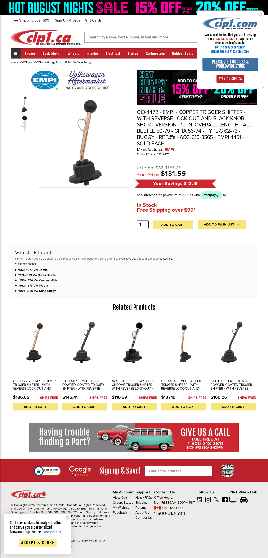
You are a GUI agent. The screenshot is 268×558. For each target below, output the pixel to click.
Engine (29, 54)
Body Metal (51, 54)
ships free (49, 398)
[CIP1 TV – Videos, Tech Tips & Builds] (233, 500)
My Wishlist (121, 508)
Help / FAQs (144, 498)
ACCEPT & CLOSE (37, 542)
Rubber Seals (182, 54)
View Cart (120, 498)
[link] (70, 7)
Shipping (141, 503)
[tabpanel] (35, 366)
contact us (165, 258)
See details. (52, 532)
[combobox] (144, 37)
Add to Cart (35, 407)
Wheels (73, 54)
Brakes (133, 54)
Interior (92, 54)
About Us (142, 513)
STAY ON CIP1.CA (230, 79)
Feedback (120, 513)
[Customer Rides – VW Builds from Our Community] (244, 500)
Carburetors (155, 54)
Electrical (113, 54)
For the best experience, (230, 47)
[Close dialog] (260, 14)
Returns (141, 508)
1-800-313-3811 (169, 513)
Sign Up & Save (68, 20)
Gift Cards (93, 20)
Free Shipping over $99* (31, 20)
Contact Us (143, 518)
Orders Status (123, 503)
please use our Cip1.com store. (230, 51)
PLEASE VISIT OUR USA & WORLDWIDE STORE (230, 64)
